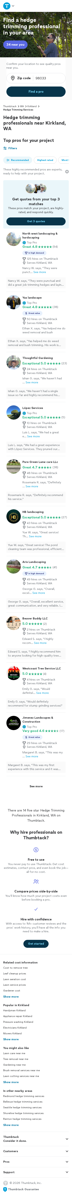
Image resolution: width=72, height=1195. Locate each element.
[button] (29, 243)
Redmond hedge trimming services (23, 1096)
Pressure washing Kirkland (18, 1022)
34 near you (15, 44)
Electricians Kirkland (15, 1027)
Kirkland (32, 106)
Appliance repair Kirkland (17, 1016)
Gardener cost (11, 990)
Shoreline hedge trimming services (23, 1113)
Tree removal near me (15, 1059)
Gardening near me (14, 1064)
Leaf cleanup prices (14, 973)
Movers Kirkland (12, 1033)
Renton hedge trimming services (22, 1119)
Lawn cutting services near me (21, 1076)
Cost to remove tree (15, 967)
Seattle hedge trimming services (22, 1107)
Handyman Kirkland (14, 1010)
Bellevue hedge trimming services (22, 1101)
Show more (11, 996)
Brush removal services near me (21, 1070)
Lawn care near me (14, 1053)
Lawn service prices (14, 984)
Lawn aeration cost (14, 979)
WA (22, 106)
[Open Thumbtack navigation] (8, 6)
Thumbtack (9, 106)
